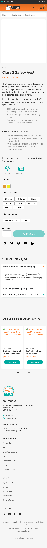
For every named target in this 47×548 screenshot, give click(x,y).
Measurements (10, 193)
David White (7, 348)
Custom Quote (9, 469)
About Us (7, 443)
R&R (4, 67)
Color (6, 180)
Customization (10, 214)
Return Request (9, 495)
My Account (8, 482)
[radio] (4, 186)
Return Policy (8, 500)
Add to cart (29, 234)
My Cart (6, 487)
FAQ (4, 447)
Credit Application (10, 452)
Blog (5, 456)
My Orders (7, 491)
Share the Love (9, 461)
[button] (4, 243)
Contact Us (7, 465)
